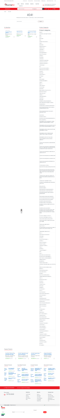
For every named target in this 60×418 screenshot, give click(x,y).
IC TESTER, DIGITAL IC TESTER (44, 165)
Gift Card (27, 395)
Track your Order (30, 0)
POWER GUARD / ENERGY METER (44, 224)
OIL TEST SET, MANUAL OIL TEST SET (45, 215)
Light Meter (41, 55)
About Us (22, 3)
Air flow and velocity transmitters (44, 68)
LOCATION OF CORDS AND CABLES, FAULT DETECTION (47, 264)
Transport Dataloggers (43, 250)
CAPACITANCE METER (43, 96)
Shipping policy (43, 0)
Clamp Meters (41, 49)
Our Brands (27, 3)
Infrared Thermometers (43, 54)
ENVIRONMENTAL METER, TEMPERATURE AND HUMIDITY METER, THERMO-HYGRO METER (46, 134)
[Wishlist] (48, 8)
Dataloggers (41, 287)
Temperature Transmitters (43, 245)
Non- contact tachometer (43, 313)
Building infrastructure (43, 46)
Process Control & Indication (44, 239)
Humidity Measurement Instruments (44, 299)
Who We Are (39, 395)
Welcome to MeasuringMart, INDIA (8, 0)
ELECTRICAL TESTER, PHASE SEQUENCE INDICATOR (47, 118)
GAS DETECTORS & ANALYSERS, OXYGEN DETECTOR (47, 158)
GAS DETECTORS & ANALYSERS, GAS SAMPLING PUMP (47, 155)
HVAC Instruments (42, 74)
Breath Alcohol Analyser (43, 91)
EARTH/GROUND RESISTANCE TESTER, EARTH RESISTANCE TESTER (46, 112)
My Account (25, 0)
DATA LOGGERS (42, 79)
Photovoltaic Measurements (43, 270)
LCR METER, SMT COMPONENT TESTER (45, 180)
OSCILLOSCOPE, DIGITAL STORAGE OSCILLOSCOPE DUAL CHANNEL (47, 221)
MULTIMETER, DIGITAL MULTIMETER (45, 208)
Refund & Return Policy (50, 0)
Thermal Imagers (42, 324)
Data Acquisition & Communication (44, 234)
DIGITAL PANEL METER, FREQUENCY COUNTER (46, 102)
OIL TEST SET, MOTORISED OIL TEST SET (46, 217)
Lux (40, 307)
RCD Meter (41, 273)
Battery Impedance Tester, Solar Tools (45, 90)
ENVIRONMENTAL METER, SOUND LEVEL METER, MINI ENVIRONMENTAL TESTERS (47, 130)
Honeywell (41, 71)
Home (18, 3)
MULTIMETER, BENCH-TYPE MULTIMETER (45, 202)
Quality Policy (39, 400)
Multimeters (41, 268)
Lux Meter (41, 310)
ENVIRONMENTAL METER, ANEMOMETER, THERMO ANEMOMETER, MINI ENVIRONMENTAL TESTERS (47, 122)
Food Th (41, 290)
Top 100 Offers (28, 394)
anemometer (41, 282)
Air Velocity (41, 281)
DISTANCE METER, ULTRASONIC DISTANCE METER (47, 105)
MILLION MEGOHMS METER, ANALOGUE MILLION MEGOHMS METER (46, 193)
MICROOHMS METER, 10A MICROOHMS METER (46, 189)
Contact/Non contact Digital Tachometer (45, 33)
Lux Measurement (42, 309)
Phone (3, 415)
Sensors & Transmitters (43, 242)
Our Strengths (39, 399)
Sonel (40, 253)
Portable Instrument (42, 315)
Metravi (9, 30)
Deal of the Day (28, 398)
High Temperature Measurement (44, 293)
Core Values (38, 396)
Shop (26, 399)
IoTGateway (41, 248)
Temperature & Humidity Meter (44, 60)
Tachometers (41, 58)
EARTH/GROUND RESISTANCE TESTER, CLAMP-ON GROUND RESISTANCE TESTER (47, 108)
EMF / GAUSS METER (43, 119)
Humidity (41, 296)
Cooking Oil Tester (42, 284)
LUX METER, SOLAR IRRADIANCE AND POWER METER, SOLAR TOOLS (47, 183)
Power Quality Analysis (43, 271)
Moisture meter (42, 312)
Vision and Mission (39, 398)
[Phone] (1, 415)
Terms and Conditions (37, 0)
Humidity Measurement (43, 298)
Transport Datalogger (43, 327)
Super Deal (37, 3)
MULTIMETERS (42, 261)
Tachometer (41, 321)
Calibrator (6, 30)
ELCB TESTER (18, 30)
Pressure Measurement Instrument (44, 318)
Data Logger (41, 38)
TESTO (27, 352)
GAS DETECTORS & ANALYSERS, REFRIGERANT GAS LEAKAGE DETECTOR (47, 162)
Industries (32, 3)
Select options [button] (13, 37)
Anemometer (41, 44)
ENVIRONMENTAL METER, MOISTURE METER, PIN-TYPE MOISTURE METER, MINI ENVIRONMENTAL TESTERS (47, 126)
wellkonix (41, 338)
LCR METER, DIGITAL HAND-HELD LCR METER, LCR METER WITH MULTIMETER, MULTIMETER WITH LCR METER (47, 176)
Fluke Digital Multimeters (43, 52)
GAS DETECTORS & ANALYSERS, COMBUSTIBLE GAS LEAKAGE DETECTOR (47, 152)
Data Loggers (41, 236)
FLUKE (40, 43)
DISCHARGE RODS (42, 104)
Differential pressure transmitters (44, 69)
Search (41, 21)
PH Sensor (41, 343)
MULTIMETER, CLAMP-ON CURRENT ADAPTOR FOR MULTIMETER (47, 205)
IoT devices (41, 237)
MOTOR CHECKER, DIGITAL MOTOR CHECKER (46, 199)
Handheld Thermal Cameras (43, 41)
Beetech (41, 32)
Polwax (45, 352)
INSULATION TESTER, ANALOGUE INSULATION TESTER (47, 166)
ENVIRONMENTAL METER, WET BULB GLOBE (46, 137)
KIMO (40, 77)
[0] (46, 8)
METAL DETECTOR (42, 186)
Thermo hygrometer (42, 326)
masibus (41, 82)
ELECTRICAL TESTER (43, 116)
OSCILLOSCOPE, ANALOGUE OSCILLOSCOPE (46, 218)
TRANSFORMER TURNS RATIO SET (45, 231)
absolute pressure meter (43, 279)
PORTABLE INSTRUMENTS (43, 80)
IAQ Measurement (42, 301)
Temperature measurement (43, 63)
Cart (55, 0)
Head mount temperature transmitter (45, 335)
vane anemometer (42, 329)
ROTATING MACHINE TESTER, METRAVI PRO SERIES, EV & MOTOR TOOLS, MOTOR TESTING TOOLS (48, 228)
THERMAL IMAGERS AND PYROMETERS (45, 276)
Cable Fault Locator (42, 93)
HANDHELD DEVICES (42, 259)
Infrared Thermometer (43, 304)
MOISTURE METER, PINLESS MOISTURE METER (46, 196)
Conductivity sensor (42, 340)
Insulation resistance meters (43, 262)
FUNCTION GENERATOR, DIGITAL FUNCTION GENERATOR (46, 139)
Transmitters (41, 332)
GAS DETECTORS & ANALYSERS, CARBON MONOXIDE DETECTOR (47, 143)
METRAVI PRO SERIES (43, 187)
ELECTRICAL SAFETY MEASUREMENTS (45, 256)
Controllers (41, 240)
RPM (40, 35)
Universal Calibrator (42, 337)
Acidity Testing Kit (42, 85)
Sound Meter (41, 57)
